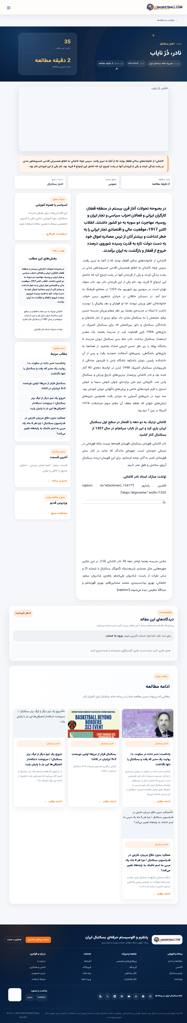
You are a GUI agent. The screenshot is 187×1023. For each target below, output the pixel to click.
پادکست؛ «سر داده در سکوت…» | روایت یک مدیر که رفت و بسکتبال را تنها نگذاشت (44, 368)
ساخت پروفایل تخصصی (38, 939)
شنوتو (29, 997)
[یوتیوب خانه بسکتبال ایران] (129, 996)
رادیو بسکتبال (175, 973)
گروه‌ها (133, 967)
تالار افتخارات (130, 979)
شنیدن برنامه (59, 481)
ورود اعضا (86, 979)
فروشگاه (87, 967)
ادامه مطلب (163, 801)
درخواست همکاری (56, 234)
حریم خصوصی (38, 973)
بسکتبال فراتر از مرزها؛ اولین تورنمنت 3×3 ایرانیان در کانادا (44, 386)
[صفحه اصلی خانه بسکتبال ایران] (167, 939)
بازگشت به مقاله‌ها (166, 20)
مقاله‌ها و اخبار (175, 961)
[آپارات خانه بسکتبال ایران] (122, 996)
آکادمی (179, 967)
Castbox (41, 997)
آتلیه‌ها (87, 961)
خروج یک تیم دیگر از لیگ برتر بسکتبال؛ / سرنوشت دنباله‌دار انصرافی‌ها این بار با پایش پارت (47, 403)
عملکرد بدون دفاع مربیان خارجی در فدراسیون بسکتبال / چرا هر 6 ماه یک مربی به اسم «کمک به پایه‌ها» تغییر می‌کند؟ (43, 426)
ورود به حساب (114, 636)
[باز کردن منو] (9, 8)
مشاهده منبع (59, 513)
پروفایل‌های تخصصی (126, 961)
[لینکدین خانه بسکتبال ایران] (115, 996)
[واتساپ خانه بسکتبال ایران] (136, 996)
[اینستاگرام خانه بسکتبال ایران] (150, 996)
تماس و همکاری (37, 967)
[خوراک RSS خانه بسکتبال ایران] (100, 996)
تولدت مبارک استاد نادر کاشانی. (47, 329)
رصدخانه (87, 973)
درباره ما (41, 961)
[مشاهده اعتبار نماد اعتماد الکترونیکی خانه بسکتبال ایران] (14, 994)
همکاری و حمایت (14, 939)
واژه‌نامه (178, 979)
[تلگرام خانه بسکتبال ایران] (143, 996)
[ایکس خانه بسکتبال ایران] (107, 996)
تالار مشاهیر (131, 973)
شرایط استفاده (38, 979)
